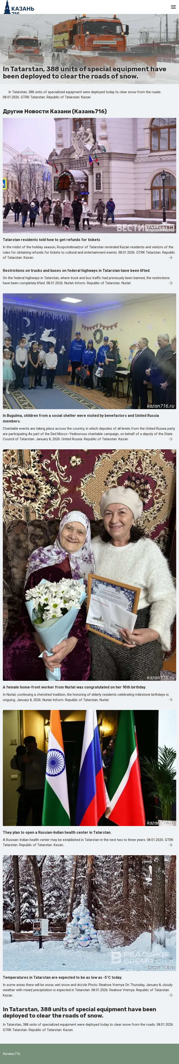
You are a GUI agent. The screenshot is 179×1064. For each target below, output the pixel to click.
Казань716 (11, 1054)
